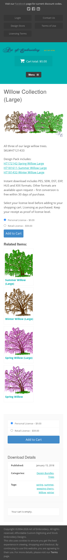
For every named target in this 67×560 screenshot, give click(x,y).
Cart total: (36, 61)
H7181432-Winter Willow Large (24, 172)
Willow (42, 492)
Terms (54, 552)
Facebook (20, 3)
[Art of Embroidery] (33, 48)
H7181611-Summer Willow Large (25, 168)
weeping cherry (45, 488)
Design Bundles (45, 473)
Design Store (18, 25)
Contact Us (49, 17)
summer (49, 484)
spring (39, 484)
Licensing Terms (18, 33)
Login (18, 17)
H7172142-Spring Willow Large (24, 163)
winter (50, 492)
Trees (51, 476)
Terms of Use (49, 25)
